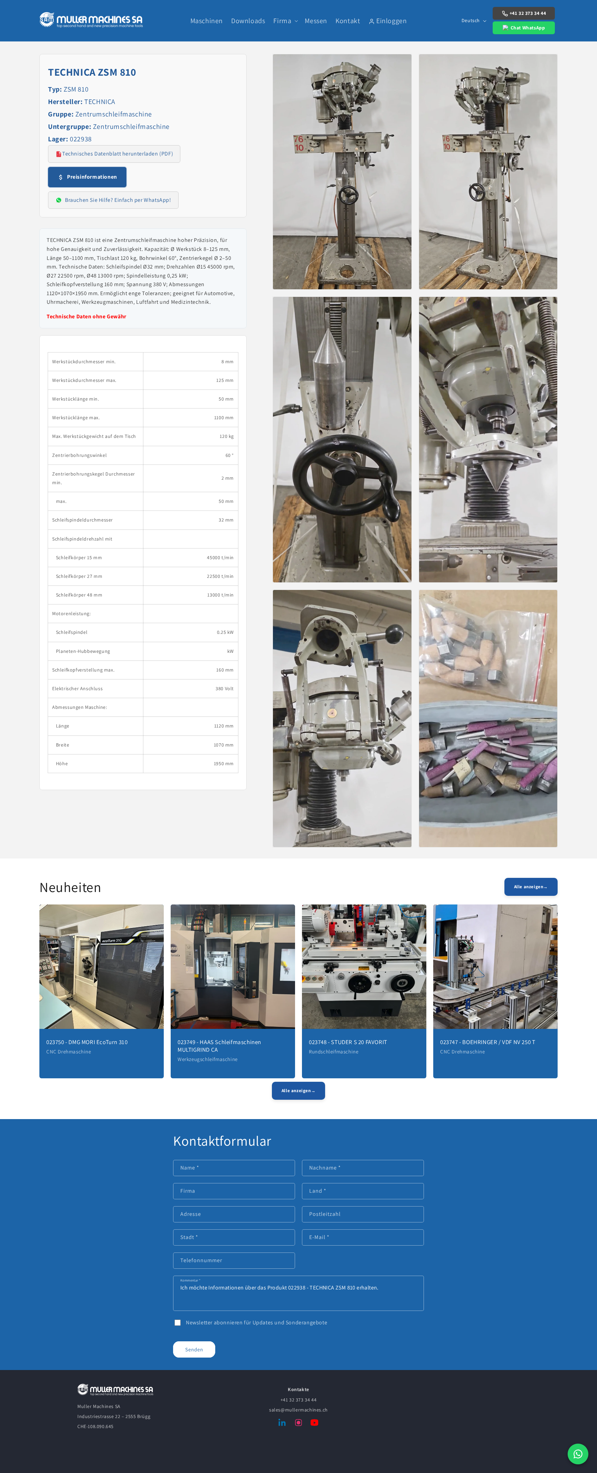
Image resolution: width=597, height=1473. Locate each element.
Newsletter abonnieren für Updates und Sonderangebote (256, 1322)
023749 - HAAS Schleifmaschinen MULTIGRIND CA (219, 1045)
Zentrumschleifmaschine (113, 114)
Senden (194, 1349)
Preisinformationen (92, 176)
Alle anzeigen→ (531, 887)
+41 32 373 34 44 (528, 13)
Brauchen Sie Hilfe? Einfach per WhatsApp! (118, 200)
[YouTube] (314, 1423)
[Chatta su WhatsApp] (578, 1454)
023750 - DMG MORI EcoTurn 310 (86, 1042)
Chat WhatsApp (528, 28)
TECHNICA (99, 101)
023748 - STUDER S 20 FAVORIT (348, 1042)
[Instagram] (298, 1423)
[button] (285, 20)
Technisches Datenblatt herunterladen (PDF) (117, 153)
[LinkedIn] (282, 1423)
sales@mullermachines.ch (298, 1410)
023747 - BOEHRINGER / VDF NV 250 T (487, 1042)
